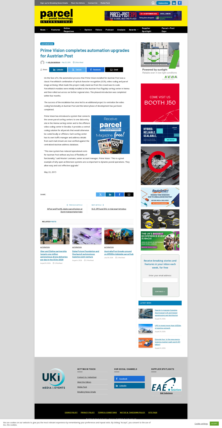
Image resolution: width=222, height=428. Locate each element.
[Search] (153, 3)
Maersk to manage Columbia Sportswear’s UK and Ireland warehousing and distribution (166, 312)
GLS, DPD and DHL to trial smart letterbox (109, 209)
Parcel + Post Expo (168, 29)
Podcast (110, 30)
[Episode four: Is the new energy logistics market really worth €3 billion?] (145, 343)
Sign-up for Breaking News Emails (54, 3)
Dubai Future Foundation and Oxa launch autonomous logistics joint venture (85, 254)
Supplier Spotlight (146, 29)
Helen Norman (54, 62)
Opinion (88, 30)
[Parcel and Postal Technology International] (56, 16)
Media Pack (105, 3)
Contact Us (92, 3)
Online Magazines (69, 29)
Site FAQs (152, 412)
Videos (98, 30)
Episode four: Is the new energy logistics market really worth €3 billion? (167, 342)
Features (55, 30)
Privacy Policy (88, 412)
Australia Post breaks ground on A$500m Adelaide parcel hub (118, 252)
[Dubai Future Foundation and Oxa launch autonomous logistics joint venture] (86, 236)
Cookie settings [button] (201, 423)
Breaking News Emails (86, 392)
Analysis (121, 30)
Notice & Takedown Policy (132, 412)
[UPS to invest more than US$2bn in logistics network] (145, 329)
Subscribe (163, 3)
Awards (132, 30)
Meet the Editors (78, 3)
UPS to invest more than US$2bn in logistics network (168, 326)
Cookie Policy (71, 412)
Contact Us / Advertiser (87, 377)
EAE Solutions (166, 393)
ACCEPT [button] (214, 423)
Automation (47, 44)
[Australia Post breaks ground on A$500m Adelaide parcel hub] (118, 236)
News (42, 30)
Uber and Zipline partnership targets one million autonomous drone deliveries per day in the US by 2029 (54, 255)
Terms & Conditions (107, 412)
